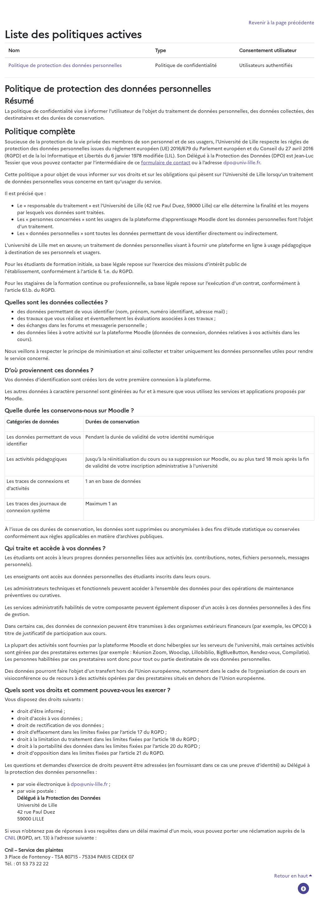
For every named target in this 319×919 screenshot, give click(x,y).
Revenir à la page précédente (281, 22)
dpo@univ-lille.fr (241, 162)
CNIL (10, 837)
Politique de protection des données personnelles (65, 65)
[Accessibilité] (303, 888)
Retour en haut (291, 875)
